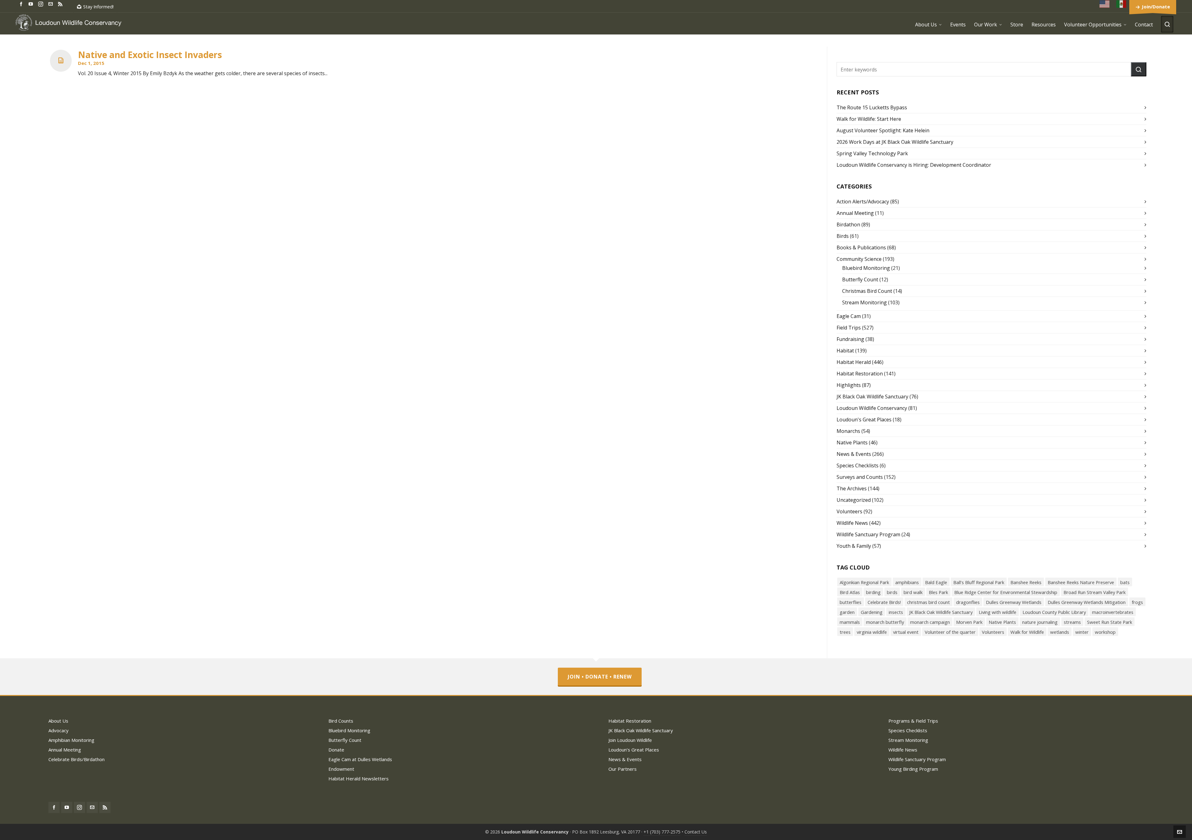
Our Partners (622, 769)
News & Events (854, 454)
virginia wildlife (872, 632)
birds (892, 592)
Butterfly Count (860, 279)
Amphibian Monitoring (71, 740)
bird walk (913, 592)
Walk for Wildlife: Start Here (869, 119)
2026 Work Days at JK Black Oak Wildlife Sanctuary (895, 141)
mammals (850, 622)
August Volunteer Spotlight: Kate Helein (883, 130)
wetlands (1059, 632)
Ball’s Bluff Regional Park (978, 582)
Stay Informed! (98, 6)
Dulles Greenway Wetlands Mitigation (1087, 602)
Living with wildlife (997, 612)
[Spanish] (1121, 4)
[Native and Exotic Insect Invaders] (61, 61)
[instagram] (41, 4)
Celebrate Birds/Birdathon (76, 759)
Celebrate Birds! (884, 602)
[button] (1138, 69)
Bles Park (938, 592)
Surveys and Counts (860, 477)
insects (896, 612)
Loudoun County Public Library (1054, 612)
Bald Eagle (936, 582)
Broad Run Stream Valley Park (1094, 592)
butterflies (850, 602)
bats (1125, 582)
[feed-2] (61, 3)
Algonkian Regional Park (864, 582)
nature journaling (1040, 622)
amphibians (907, 582)
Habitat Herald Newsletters (358, 778)
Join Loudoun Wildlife (630, 740)
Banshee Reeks (1025, 582)
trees (845, 632)
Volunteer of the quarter (950, 632)
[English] (1104, 4)
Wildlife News (852, 523)
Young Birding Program (913, 769)
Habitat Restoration (860, 373)
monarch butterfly (885, 622)
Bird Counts (340, 721)
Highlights (849, 385)
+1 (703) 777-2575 (661, 832)
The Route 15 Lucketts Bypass (872, 107)
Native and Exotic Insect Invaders (150, 55)
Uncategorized (854, 500)
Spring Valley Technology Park (872, 153)
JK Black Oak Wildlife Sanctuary (872, 396)
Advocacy (58, 730)
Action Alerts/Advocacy (863, 201)
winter (1082, 632)
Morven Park (969, 622)
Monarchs (848, 431)
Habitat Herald (854, 362)
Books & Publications (861, 247)
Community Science (859, 259)
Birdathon (848, 224)
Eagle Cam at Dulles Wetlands (360, 759)
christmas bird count (928, 602)
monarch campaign (930, 622)
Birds (843, 236)
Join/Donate (1156, 6)
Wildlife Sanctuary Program (868, 534)
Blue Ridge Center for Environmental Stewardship (1005, 592)
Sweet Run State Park (1109, 622)
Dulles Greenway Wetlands (1013, 602)
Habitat (845, 350)
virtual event (906, 632)
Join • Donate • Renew (600, 676)
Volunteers (849, 511)
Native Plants (852, 442)
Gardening (872, 612)
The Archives (852, 488)
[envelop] (51, 3)
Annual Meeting (855, 213)
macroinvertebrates (1112, 612)
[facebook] (22, 3)
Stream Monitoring (864, 302)
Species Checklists (857, 465)
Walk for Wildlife (1027, 632)
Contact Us (695, 832)
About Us (58, 721)
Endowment (341, 769)
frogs (1137, 602)
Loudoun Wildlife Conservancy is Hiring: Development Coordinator (914, 164)
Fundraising (850, 339)
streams (1072, 622)
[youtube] (32, 3)
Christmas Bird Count (867, 291)
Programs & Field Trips (913, 721)
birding (873, 592)
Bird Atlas (850, 592)
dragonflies (968, 602)
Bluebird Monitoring (866, 268)
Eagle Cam (849, 316)
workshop (1105, 632)
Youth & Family (854, 546)
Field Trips (849, 327)
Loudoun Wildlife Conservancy (872, 408)
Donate (336, 750)
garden (847, 612)
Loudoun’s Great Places (633, 750)
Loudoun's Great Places (864, 419)
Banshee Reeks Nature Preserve (1081, 582)
